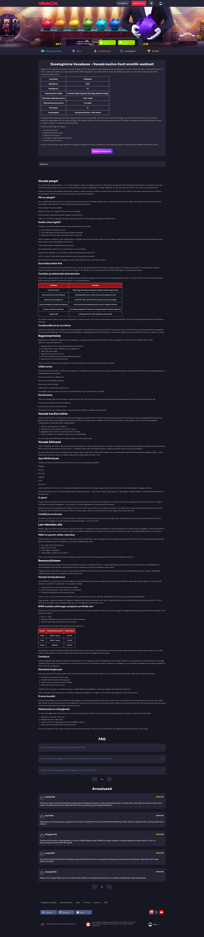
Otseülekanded (66, 902)
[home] (48, 3)
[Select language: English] (162, 3)
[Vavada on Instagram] (151, 912)
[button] (201, 27)
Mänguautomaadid (48, 902)
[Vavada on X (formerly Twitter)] (156, 912)
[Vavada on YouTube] (161, 912)
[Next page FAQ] (109, 779)
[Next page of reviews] (109, 887)
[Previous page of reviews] (94, 887)
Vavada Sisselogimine (102, 151)
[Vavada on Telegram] (151, 3)
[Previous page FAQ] (94, 779)
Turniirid (86, 902)
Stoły (78, 902)
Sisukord (96, 902)
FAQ (105, 902)
